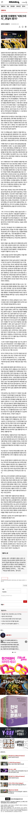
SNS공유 (19, 26)
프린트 (25, 26)
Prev (2, 642)
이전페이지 (17, 801)
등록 (25, 601)
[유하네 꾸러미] (14, 694)
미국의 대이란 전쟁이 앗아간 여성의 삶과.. (12, 619)
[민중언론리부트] (14, 674)
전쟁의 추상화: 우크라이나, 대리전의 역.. (10, 640)
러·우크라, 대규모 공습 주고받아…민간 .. (10, 649)
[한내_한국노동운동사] (14, 727)
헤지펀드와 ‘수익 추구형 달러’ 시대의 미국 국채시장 (17, 791)
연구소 (23, 6)
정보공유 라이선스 (18, 811)
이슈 (8, 6)
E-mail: (14, 809)
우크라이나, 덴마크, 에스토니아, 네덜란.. (10, 647)
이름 (3, 589)
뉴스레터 (22, 801)
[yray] (14, 737)
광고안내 (12, 801)
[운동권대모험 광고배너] (14, 748)
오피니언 (18, 6)
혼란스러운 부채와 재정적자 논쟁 (16, 763)
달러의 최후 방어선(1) (16, 777)
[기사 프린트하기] (25, 26)
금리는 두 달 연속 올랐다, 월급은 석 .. (10, 623)
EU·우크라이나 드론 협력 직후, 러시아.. (10, 642)
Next (26, 642)
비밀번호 (4, 591)
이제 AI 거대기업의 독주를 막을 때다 (10, 621)
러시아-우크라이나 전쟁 (11, 635)
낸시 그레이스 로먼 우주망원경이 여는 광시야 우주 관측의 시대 (18, 771)
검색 (26, 2)
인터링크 (12, 6)
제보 (23, 2)
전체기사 (3, 6)
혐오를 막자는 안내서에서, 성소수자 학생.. (12, 614)
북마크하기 (22, 26)
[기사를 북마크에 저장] (22, 26)
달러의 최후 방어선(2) (7, 616)
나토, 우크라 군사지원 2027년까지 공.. (10, 645)
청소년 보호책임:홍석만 (12, 803)
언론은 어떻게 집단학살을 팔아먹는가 (17, 784)
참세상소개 (3, 801)
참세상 (14, 2)
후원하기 (8, 801)
